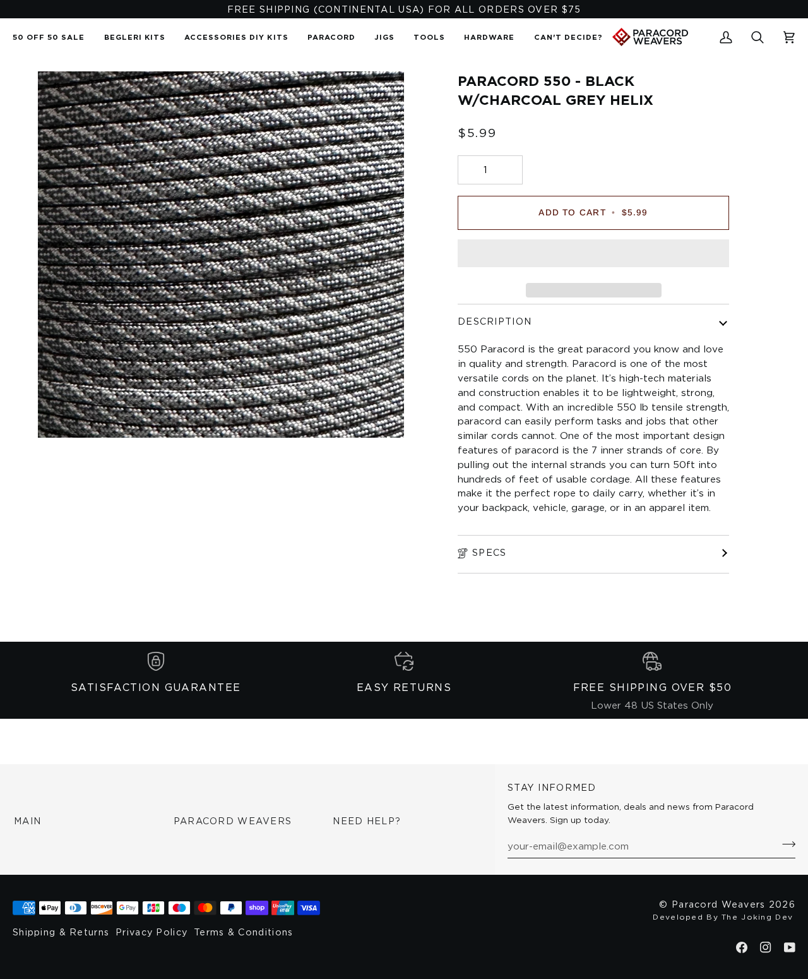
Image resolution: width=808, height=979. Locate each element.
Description (495, 321)
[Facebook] (741, 947)
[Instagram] (765, 947)
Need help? (367, 821)
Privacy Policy (151, 932)
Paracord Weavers (233, 821)
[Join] (785, 844)
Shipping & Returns (61, 932)
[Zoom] (61, 414)
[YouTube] (789, 947)
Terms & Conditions (243, 932)
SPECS (489, 552)
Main (27, 821)
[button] (331, 37)
